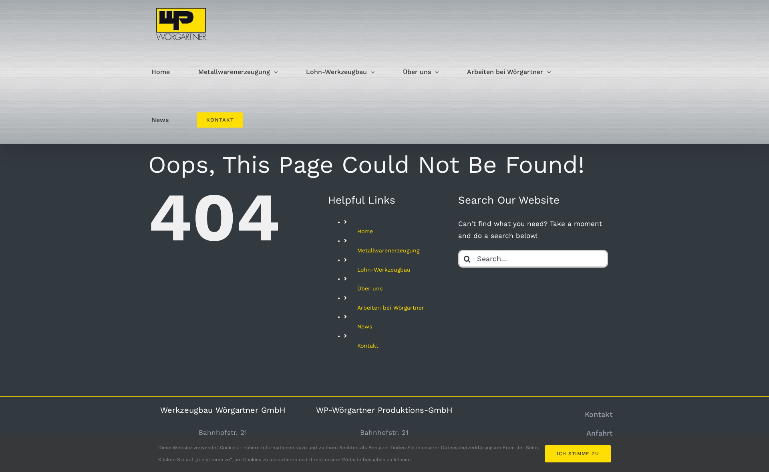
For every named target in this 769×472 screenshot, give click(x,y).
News (364, 326)
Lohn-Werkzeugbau (384, 269)
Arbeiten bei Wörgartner (390, 307)
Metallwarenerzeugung (388, 250)
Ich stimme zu (578, 453)
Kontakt (367, 345)
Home (365, 231)
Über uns (369, 288)
